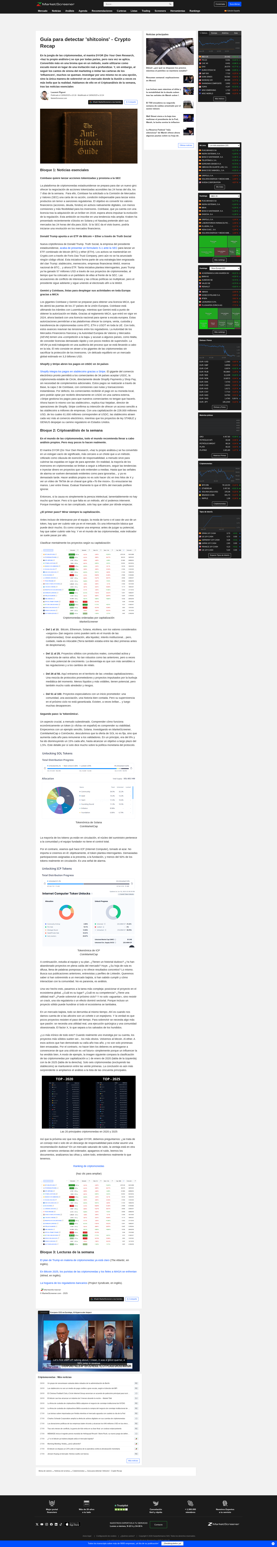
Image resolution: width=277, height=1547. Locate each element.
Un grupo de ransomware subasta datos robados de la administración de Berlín (78, 1383)
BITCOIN (205, 485)
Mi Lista (203, 145)
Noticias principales (157, 34)
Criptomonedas (206, 464)
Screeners (160, 11)
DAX (203, 67)
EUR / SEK (204, 375)
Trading (146, 11)
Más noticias (133, 1461)
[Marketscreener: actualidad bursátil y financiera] (55, 4)
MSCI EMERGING (209, 90)
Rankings (195, 11)
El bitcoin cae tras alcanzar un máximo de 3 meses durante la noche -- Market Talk (79, 1398)
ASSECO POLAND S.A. (211, 295)
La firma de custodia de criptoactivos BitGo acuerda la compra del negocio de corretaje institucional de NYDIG (88, 1408)
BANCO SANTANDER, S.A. (212, 157)
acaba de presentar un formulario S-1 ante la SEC (88, 248)
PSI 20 (204, 60)
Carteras (121, 11)
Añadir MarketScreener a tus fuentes (106, 102)
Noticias (56, 11)
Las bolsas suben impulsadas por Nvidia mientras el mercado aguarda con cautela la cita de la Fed (86, 1413)
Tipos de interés (206, 512)
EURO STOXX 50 (209, 70)
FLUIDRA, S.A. (207, 226)
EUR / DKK (204, 382)
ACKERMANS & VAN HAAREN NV (215, 273)
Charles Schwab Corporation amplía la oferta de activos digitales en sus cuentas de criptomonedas (86, 1419)
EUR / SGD (204, 399)
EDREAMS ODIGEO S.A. (211, 164)
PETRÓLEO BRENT (207, 444)
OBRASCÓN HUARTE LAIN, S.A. (215, 167)
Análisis (69, 11)
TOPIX (204, 87)
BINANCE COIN (208, 495)
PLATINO (203, 450)
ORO (201, 437)
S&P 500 (205, 73)
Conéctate (220, 4)
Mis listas (219, 187)
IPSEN (204, 298)
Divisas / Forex (206, 340)
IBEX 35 (205, 57)
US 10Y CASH (207, 537)
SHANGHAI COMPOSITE (212, 83)
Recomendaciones (102, 11)
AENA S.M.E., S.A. (209, 230)
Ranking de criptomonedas (88, 1166)
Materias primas (206, 415)
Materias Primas (219, 456)
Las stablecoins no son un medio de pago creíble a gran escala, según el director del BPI (82, 1388)
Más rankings (219, 260)
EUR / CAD (204, 385)
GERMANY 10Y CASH (211, 540)
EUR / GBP (204, 365)
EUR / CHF (204, 368)
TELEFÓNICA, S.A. (209, 160)
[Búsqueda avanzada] (170, 4)
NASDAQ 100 (207, 80)
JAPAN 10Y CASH (209, 543)
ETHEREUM (207, 488)
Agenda (83, 11)
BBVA (204, 208)
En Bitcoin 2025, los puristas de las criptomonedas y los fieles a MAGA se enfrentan (88, 1271)
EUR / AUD (204, 389)
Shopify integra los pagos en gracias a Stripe (72, 371)
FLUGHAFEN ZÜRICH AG (212, 305)
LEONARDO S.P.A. (209, 302)
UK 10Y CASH (207, 550)
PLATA (202, 447)
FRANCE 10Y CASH (210, 547)
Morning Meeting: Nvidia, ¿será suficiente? (64, 1444)
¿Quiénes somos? (127, 1536)
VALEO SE (206, 283)
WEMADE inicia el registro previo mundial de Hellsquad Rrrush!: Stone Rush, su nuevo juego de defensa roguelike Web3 (88, 1434)
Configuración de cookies (106, 1536)
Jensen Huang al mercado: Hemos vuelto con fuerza (68, 1454)
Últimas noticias (186, 145)
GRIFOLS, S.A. (207, 176)
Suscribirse (235, 4)
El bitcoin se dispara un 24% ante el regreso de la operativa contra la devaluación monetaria (83, 1449)
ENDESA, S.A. (207, 214)
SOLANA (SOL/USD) (210, 492)
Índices (204, 33)
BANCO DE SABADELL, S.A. (213, 170)
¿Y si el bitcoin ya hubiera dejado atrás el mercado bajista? (70, 1439)
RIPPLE (205, 498)
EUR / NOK (204, 378)
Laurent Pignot (58, 92)
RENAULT (206, 287)
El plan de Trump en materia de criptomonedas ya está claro (75, 1260)
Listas (134, 11)
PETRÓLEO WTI (206, 440)
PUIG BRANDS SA (209, 150)
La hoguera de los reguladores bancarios (63, 1283)
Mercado (42, 11)
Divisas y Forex (220, 407)
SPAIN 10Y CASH (209, 533)
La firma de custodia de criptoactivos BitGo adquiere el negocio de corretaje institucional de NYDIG (86, 1403)
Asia (236, 33)
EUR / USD (204, 362)
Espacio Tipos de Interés (219, 555)
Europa (214, 33)
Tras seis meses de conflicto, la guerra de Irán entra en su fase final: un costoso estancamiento (84, 1429)
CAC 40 (205, 63)
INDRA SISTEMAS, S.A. (211, 154)
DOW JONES (207, 77)
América (225, 33)
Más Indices (219, 99)
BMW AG (205, 277)
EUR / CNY (204, 392)
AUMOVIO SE (207, 280)
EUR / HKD (204, 395)
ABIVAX (205, 292)
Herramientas (177, 11)
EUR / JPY (204, 402)
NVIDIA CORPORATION (211, 182)
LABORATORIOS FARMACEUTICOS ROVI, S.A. (216, 223)
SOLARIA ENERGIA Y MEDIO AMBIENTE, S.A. (216, 179)
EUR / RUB (204, 372)
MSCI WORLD (207, 94)
